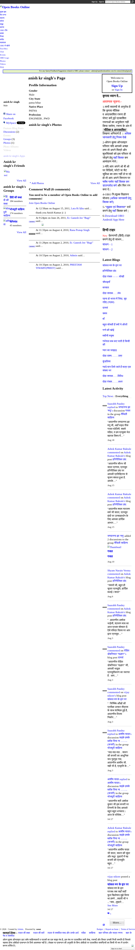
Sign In (101, 2)
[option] (64, 153)
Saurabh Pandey (116, 403)
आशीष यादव (113, 779)
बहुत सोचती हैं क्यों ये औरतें (115, 324)
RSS (104, 925)
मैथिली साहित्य (121, 542)
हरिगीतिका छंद (109, 270)
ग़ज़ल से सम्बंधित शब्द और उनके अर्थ (63, 933)
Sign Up (94, 2)
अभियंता (13, 221)
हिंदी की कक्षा (16, 197)
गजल (127, 410)
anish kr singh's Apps (14, 156)
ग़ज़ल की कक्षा (24, 933)
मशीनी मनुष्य (108, 335)
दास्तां (105, 307)
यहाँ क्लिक (118, 157)
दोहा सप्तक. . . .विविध (113, 375)
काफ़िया (92, 933)
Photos (6, 142)
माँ (104, 318)
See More (112, 905)
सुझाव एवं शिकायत (115, 207)
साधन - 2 (108, 249)
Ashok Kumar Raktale (119, 448)
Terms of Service (128, 929)
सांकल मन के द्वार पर (112, 265)
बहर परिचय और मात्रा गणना (110, 933)
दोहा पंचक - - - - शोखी (113, 276)
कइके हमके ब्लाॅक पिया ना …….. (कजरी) (118, 741)
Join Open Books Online (42, 203)
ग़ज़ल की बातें (38, 933)
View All (21, 180)
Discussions (9, 131)
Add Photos (38, 183)
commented (113, 452)
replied (111, 407)
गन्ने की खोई (108, 330)
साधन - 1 (108, 244)
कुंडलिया (107, 361)
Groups (7, 139)
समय (105, 313)
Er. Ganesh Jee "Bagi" (79, 217)
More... (117, 922)
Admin (73, 255)
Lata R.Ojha (77, 208)
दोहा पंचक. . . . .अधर (113, 381)
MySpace (11, 122)
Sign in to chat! (116, 948)
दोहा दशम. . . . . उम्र (112, 355)
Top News (108, 396)
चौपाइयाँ (106, 281)
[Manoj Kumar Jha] (7, 173)
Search (132, 2)
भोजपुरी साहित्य (17, 209)
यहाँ (114, 210)
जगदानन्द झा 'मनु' (115, 535)
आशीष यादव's (124, 733)
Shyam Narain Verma (118, 570)
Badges (100, 929)
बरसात (106, 287)
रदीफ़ (83, 933)
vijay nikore (113, 876)
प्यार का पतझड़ (110, 350)
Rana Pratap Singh (80, 230)
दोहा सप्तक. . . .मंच (111, 293)
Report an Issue (111, 929)
